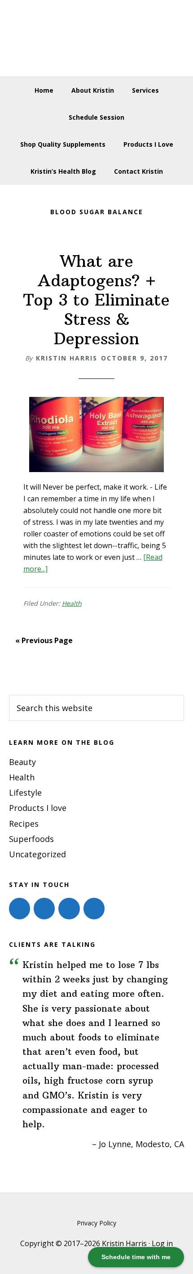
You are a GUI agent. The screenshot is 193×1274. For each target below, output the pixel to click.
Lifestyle (25, 792)
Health (72, 603)
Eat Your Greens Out (97, 38)
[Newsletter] (94, 908)
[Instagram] (44, 908)
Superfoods (31, 838)
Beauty (22, 761)
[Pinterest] (68, 908)
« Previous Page (44, 640)
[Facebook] (19, 908)
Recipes (24, 823)
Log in (162, 1243)
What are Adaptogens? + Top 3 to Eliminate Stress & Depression (96, 300)
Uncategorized (37, 854)
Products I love (37, 807)
